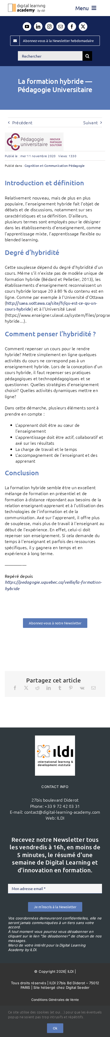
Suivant (90, 122)
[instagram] (49, 26)
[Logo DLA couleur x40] (26, 6)
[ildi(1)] (55, 738)
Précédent (22, 122)
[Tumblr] (60, 687)
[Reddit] (37, 687)
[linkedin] (38, 26)
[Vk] (82, 687)
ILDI (60, 818)
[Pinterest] (71, 687)
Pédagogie (77, 165)
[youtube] (27, 26)
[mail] (60, 26)
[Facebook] (15, 687)
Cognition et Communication (46, 165)
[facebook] (72, 26)
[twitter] (83, 26)
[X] (26, 687)
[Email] (93, 687)
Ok (55, 1028)
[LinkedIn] (48, 687)
